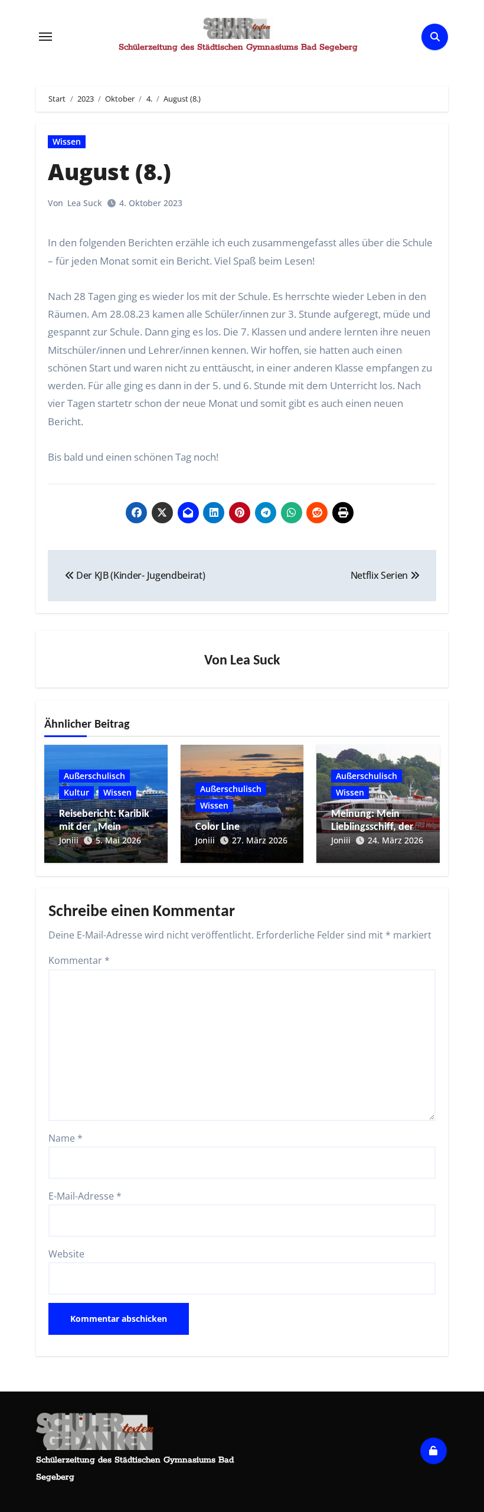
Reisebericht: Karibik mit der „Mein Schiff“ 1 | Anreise (104, 827)
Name (65, 1138)
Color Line (217, 827)
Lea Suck (84, 202)
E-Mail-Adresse (85, 1196)
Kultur (76, 792)
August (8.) (109, 171)
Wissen (67, 141)
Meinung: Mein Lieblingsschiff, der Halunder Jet (372, 827)
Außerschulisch (94, 775)
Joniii (69, 840)
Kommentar (79, 960)
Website (66, 1253)
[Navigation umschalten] (45, 37)
